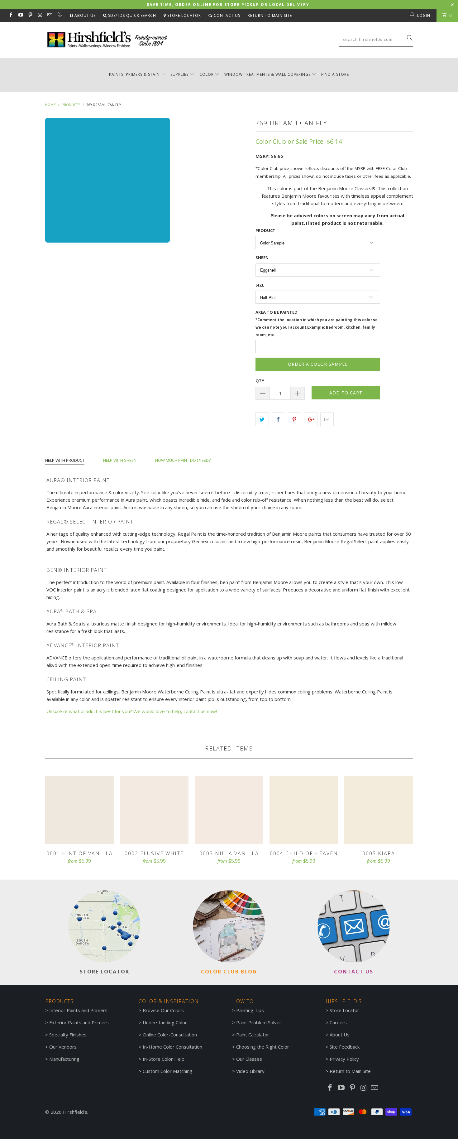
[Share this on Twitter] (262, 419)
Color (206, 74)
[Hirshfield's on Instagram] (39, 15)
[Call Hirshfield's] (59, 15)
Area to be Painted (316, 323)
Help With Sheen (119, 460)
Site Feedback (345, 1047)
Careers (338, 1022)
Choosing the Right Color (262, 1047)
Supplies (179, 74)
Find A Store (335, 74)
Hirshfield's (75, 1112)
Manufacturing (64, 1059)
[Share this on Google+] (310, 419)
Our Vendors (63, 1047)
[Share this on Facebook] (278, 419)
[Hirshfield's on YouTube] (20, 15)
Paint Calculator (252, 1034)
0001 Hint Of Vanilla (79, 810)
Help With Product (64, 460)
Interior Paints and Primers (78, 1010)
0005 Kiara (378, 810)
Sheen (262, 257)
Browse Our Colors (163, 1010)
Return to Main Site (270, 15)
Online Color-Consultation (170, 1034)
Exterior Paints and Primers (79, 1022)
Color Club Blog (229, 971)
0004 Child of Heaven (304, 810)
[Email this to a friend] (327, 419)
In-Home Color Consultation (172, 1047)
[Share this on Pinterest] (294, 419)
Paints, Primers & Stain (134, 74)
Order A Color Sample (318, 364)
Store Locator (183, 15)
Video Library (250, 1071)
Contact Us (226, 15)
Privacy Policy (344, 1059)
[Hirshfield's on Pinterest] (30, 15)
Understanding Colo (164, 1022)
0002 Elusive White (154, 810)
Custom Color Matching (167, 1071)
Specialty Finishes (68, 1034)
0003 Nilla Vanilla (229, 810)
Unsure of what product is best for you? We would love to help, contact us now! (131, 711)
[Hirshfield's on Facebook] (10, 15)
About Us (84, 15)
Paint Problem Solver (258, 1022)
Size (259, 285)
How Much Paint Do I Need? (183, 460)
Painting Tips (250, 1010)
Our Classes (249, 1059)
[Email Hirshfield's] (49, 15)
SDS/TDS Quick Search (131, 15)
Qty (259, 381)
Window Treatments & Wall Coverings (267, 74)
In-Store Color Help (163, 1059)
